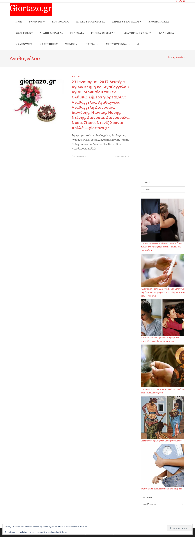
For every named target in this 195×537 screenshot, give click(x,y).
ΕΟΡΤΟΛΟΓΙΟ (78, 76)
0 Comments (80, 156)
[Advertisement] (163, 129)
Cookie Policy (61, 532)
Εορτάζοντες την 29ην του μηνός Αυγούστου (161, 440)
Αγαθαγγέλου (179, 57)
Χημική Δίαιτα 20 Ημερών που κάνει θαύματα (161, 488)
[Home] (169, 57)
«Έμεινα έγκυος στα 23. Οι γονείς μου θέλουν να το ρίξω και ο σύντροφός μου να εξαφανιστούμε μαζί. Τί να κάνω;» (163, 292)
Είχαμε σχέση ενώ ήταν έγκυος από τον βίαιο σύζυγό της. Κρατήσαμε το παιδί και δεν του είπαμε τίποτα (161, 247)
